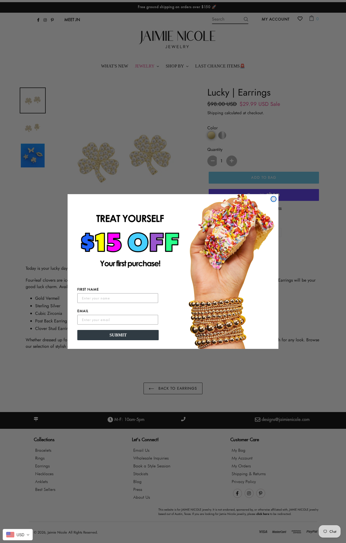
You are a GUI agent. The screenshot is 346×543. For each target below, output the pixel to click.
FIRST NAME (88, 289)
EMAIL (82, 310)
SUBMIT (118, 335)
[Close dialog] (273, 199)
